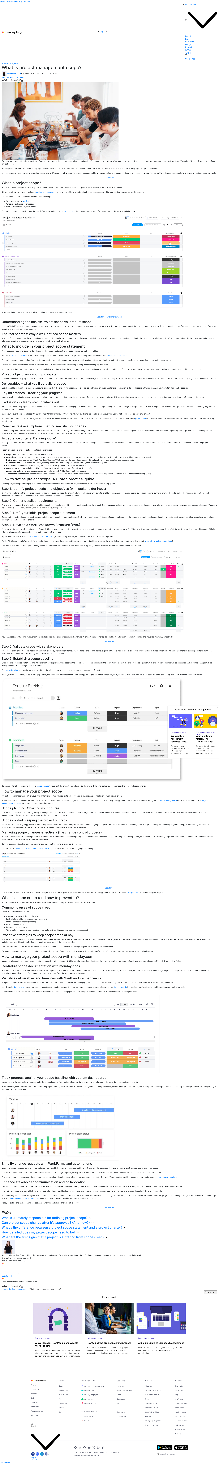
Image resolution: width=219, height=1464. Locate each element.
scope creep (133, 892)
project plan (69, 211)
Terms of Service (86, 1452)
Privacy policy (99, 1452)
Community (179, 1390)
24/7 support (35, 1415)
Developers (121, 1399)
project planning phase (167, 800)
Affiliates (148, 1416)
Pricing (33, 1385)
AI (59, 1399)
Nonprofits (35, 1407)
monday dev (88, 1399)
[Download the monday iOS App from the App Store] (181, 1447)
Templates (34, 1394)
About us (148, 1386)
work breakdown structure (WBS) (39, 536)
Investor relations (151, 1425)
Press (147, 1399)
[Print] (22, 80)
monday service (90, 1403)
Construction (121, 1416)
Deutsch (188, 47)
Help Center (179, 1386)
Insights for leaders (152, 1395)
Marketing (120, 1386)
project (26, 201)
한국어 (188, 52)
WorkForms (88, 1421)
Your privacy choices (113, 1452)
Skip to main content (9, 1)
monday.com (190, 4)
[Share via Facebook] (4, 80)
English (188, 36)
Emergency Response (153, 1421)
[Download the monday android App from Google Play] (164, 1447)
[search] (186, 54)
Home (4, 1289)
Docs (61, 1386)
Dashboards (63, 1403)
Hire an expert (180, 1429)
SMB (32, 1398)
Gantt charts (18, 987)
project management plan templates (23, 1198)
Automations (63, 1395)
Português (189, 42)
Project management (11, 63)
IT (117, 1408)
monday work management (94, 1386)
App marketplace (37, 1411)
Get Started (7, 77)
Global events (179, 1408)
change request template (166, 1177)
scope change (43, 786)
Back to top (210, 1292)
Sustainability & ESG (152, 1412)
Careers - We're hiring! (153, 1390)
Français (188, 44)
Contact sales (18, 77)
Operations (121, 1412)
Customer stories (151, 1403)
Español (188, 39)
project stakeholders (45, 192)
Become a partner (151, 1408)
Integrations (63, 1390)
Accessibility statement (167, 1454)
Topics (103, 31)
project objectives (19, 355)
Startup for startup (181, 1416)
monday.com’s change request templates (33, 848)
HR (118, 1403)
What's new (179, 1399)
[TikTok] (103, 1447)
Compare (178, 1434)
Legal (76, 1452)
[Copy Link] (19, 80)
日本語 (188, 50)
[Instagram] (98, 1447)
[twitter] (93, 1447)
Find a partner (180, 1425)
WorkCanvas (88, 1416)
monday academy (181, 1403)
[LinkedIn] (80, 1447)
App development (181, 1421)
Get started (190, 59)
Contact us (35, 1389)
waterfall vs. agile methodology (158, 541)
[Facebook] (84, 1447)
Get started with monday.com (109, 317)
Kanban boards (120, 987)
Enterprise (34, 1402)
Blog (176, 1395)
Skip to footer (25, 1)
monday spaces (180, 1412)
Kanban (61, 1408)
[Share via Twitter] (6, 80)
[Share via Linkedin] (3, 80)
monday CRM (89, 1390)
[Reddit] (75, 1447)
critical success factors (116, 355)
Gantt (61, 1412)
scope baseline (11, 670)
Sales (119, 1395)
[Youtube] (89, 1447)
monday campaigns (91, 1395)
